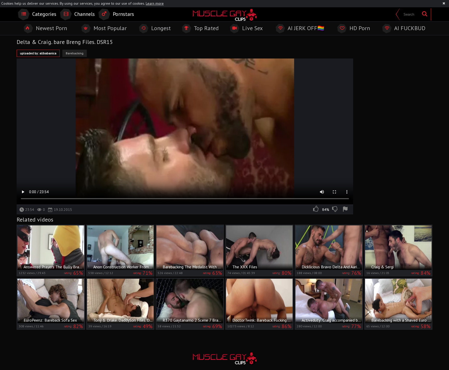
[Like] (316, 209)
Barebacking (74, 53)
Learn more (155, 3)
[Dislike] (335, 209)
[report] (346, 209)
